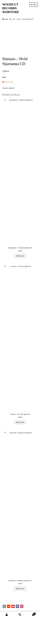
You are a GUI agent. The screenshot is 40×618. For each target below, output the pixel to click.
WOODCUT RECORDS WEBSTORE (10, 8)
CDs (10, 19)
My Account (6, 614)
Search (20, 614)
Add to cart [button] (20, 256)
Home (6, 19)
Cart (31, 613)
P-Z (14, 19)
